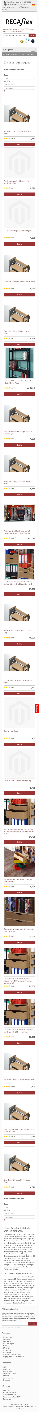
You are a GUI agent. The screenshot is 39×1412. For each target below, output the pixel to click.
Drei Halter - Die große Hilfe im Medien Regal (19, 281)
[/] (19, 713)
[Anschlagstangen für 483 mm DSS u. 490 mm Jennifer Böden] (19, 163)
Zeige (6, 75)
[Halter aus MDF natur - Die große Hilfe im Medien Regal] (19, 413)
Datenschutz (7, 1371)
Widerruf (6, 1376)
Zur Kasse (11, 31)
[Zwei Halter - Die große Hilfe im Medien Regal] (19, 1162)
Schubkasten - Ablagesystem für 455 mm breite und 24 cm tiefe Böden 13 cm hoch (18, 583)
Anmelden (19, 31)
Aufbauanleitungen (9, 1395)
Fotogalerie (7, 1399)
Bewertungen (19, 1409)
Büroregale (7, 1352)
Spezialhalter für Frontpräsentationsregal (18, 781)
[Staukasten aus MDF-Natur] (19, 861)
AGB (4, 1367)
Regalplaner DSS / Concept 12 (13, 1357)
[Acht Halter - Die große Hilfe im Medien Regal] (19, 113)
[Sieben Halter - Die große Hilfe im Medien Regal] (19, 662)
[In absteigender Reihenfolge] (4, 91)
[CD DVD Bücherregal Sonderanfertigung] (19, 212)
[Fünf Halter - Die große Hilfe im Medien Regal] (19, 313)
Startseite (6, 29)
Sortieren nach (9, 85)
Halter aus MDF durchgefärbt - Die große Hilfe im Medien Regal (18, 382)
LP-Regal (6, 1348)
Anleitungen (15, 29)
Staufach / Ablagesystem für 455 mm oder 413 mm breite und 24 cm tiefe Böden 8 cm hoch (19, 831)
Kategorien (8, 49)
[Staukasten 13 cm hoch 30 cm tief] (19, 564)
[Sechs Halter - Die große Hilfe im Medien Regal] (19, 612)
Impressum (7, 1380)
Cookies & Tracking (9, 1373)
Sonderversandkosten (11, 731)
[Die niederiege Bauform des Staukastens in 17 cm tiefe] (19, 911)
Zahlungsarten (8, 1378)
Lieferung (6, 1369)
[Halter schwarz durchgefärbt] (19, 363)
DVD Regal (7, 1341)
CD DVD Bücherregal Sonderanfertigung (18, 231)
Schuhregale (7, 1350)
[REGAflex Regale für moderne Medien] (19, 21)
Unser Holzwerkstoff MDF (12, 1397)
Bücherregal (7, 1337)
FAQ (22, 29)
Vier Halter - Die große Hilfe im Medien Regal (19, 1079)
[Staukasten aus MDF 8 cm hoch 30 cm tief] (19, 811)
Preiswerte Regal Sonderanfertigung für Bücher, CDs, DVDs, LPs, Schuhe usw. (17, 532)
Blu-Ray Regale (8, 1344)
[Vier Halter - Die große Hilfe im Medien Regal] (19, 1061)
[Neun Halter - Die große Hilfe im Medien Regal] (19, 463)
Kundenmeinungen (9, 1392)
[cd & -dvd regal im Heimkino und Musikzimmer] (19, 513)
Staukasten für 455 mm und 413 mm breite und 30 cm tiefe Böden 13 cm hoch (18, 1031)
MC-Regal (6, 1346)
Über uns (6, 1390)
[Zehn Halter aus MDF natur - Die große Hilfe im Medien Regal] (19, 1111)
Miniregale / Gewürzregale (12, 1354)
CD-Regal (6, 1339)
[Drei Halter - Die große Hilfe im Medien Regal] (19, 263)
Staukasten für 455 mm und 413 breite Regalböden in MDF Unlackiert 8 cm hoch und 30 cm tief (18, 981)
